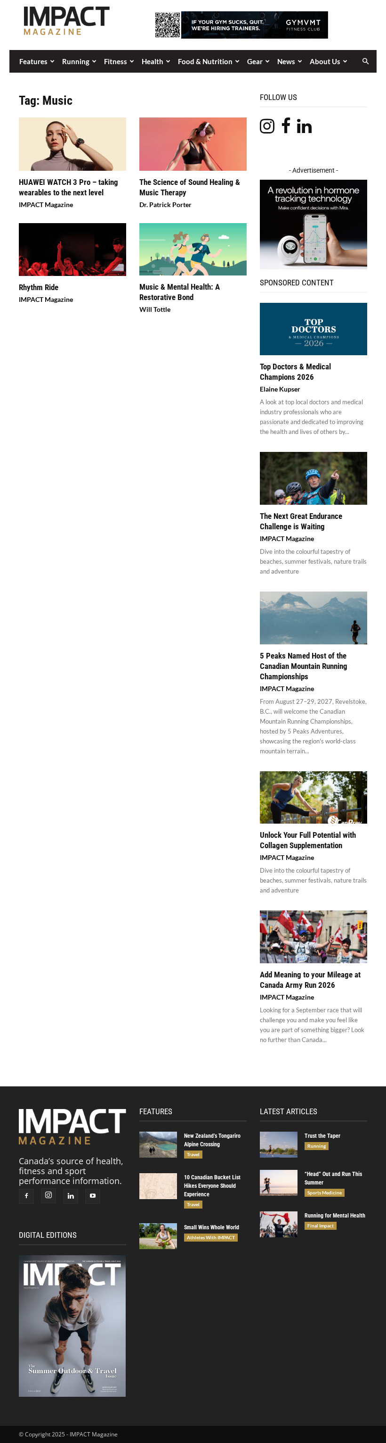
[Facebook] (26, 1196)
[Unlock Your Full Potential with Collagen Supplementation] (313, 797)
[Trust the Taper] (279, 1145)
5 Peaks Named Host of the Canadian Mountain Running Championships (303, 666)
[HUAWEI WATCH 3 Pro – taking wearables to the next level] (72, 144)
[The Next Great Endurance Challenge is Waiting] (313, 478)
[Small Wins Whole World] (158, 1236)
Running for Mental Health (335, 1215)
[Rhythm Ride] (72, 249)
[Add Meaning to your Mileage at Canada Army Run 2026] (313, 936)
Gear (255, 61)
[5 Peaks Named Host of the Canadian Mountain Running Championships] (313, 618)
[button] (365, 61)
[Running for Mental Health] (279, 1224)
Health (152, 61)
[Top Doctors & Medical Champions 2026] (313, 329)
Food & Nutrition (205, 61)
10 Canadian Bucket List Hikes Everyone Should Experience (212, 1186)
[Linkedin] (70, 1196)
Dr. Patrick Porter (165, 204)
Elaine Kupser (280, 389)
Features (33, 61)
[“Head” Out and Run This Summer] (279, 1183)
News (286, 61)
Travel (193, 1154)
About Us (325, 61)
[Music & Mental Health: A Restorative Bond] (193, 249)
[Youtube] (92, 1196)
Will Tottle (154, 309)
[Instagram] (48, 1195)
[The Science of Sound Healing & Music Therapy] (193, 144)
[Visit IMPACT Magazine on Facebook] (286, 128)
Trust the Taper (322, 1136)
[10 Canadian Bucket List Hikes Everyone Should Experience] (158, 1186)
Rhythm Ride (38, 287)
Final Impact (320, 1225)
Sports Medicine (324, 1192)
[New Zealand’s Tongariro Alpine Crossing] (158, 1145)
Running (75, 61)
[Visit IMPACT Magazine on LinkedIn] (304, 128)
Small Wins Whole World (211, 1227)
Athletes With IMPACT (211, 1237)
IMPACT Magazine (46, 204)
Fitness (115, 61)
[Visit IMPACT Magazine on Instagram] (267, 128)
